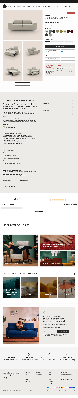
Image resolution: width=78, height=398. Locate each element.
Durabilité (27, 376)
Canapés (9, 6)
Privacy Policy (51, 379)
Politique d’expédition (65, 390)
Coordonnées (73, 390)
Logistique (27, 379)
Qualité (26, 374)
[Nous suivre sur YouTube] (68, 379)
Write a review (73, 204)
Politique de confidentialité (46, 390)
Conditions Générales (40, 377)
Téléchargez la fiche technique (9, 186)
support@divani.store (6, 378)
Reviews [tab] (4, 204)
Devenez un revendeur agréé (66, 376)
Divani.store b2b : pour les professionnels (68, 374)
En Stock (32, 6)
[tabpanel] (39, 215)
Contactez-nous (39, 374)
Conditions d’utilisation (56, 390)
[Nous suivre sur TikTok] (70, 379)
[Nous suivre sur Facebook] (61, 379)
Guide (49, 6)
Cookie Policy (51, 381)
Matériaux (27, 377)
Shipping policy (51, 376)
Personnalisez (37, 6)
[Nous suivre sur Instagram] (63, 379)
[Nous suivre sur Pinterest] (65, 379)
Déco (28, 6)
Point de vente (28, 381)
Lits (14, 6)
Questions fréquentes (40, 376)
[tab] (11, 205)
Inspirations (45, 6)
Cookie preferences (52, 383)
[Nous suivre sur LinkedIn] (72, 379)
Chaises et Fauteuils (21, 6)
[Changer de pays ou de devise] (70, 6)
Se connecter (51, 374)
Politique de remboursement (35, 390)
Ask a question (67, 204)
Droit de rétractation (52, 377)
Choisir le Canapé (28, 383)
